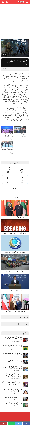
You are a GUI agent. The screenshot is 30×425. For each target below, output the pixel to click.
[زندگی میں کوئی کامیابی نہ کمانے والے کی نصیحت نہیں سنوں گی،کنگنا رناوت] (25, 392)
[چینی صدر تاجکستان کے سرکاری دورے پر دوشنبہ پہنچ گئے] (20, 129)
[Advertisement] (15, 21)
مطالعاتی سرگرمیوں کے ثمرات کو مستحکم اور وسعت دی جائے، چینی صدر (15, 252)
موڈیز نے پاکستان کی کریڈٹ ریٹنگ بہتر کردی (13, 403)
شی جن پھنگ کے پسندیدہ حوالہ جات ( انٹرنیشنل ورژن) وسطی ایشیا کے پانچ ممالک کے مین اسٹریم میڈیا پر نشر (7, 135)
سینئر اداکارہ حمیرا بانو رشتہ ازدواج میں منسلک (13, 397)
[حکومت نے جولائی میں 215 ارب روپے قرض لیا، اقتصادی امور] (25, 355)
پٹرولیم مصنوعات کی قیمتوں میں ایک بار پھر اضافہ (12, 360)
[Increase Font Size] (5, 69)
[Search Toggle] (7, 2)
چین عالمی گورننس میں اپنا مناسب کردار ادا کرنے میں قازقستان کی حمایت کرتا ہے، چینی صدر (7, 149)
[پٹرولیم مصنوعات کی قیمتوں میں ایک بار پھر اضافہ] (25, 362)
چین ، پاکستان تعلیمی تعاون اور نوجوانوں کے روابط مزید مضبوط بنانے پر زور (15, 271)
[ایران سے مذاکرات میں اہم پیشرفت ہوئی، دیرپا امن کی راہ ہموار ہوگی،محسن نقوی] (25, 369)
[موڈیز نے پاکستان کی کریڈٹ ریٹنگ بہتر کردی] (25, 405)
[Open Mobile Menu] (27, 2)
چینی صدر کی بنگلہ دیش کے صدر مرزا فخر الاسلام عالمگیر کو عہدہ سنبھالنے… (15, 233)
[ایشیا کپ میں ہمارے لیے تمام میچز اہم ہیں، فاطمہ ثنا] (25, 347)
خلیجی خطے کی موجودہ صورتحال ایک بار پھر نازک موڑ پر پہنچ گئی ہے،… (15, 311)
